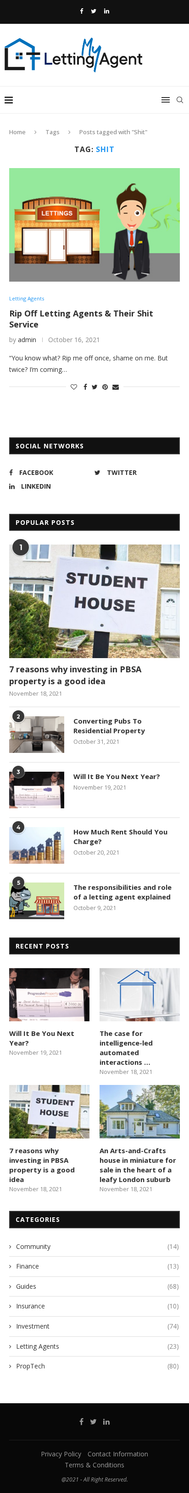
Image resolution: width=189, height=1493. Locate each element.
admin (27, 339)
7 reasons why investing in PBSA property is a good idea (75, 675)
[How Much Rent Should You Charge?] (36, 845)
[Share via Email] (115, 386)
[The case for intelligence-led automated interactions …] (140, 995)
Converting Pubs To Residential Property (109, 725)
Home (17, 132)
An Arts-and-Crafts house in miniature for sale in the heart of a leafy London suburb (138, 1165)
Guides (97, 1286)
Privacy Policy (61, 1453)
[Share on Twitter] (95, 386)
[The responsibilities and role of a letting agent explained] (36, 901)
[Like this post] (74, 386)
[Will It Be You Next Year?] (36, 790)
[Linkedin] (106, 11)
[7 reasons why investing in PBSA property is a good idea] (94, 601)
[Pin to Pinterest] (105, 386)
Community (97, 1246)
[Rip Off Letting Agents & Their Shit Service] (94, 225)
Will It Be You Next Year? (116, 776)
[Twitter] (93, 11)
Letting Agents (26, 298)
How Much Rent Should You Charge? (120, 836)
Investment (97, 1326)
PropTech (97, 1366)
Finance (97, 1266)
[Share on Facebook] (85, 386)
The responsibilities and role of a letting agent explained (122, 892)
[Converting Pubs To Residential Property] (36, 734)
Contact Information (118, 1453)
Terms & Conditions (94, 1464)
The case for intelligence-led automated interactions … (126, 1048)
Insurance (97, 1306)
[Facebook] (81, 11)
